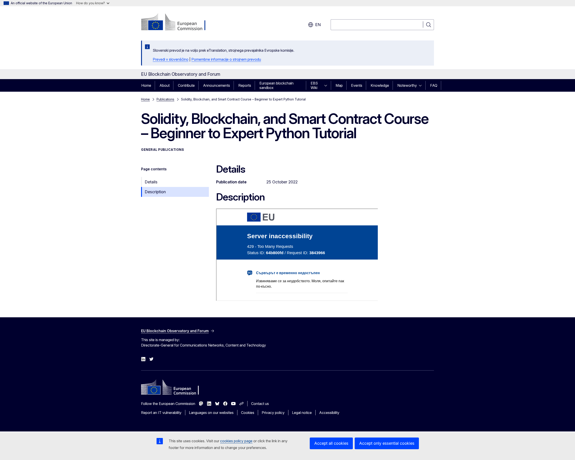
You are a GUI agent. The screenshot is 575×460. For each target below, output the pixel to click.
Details (151, 182)
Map (339, 85)
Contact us (260, 403)
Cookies (247, 412)
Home (146, 85)
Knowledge (380, 85)
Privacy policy (273, 412)
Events (356, 85)
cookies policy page (236, 441)
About (164, 85)
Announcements (216, 85)
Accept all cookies (331, 443)
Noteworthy (407, 85)
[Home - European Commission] (177, 22)
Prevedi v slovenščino (170, 59)
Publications (165, 99)
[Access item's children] (327, 85)
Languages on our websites (211, 412)
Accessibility (329, 412)
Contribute (186, 85)
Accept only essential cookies (386, 443)
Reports (244, 85)
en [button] (318, 24)
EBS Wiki (314, 85)
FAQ (433, 85)
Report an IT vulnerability (161, 412)
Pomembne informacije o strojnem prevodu (226, 59)
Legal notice (302, 412)
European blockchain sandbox (276, 85)
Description (155, 191)
